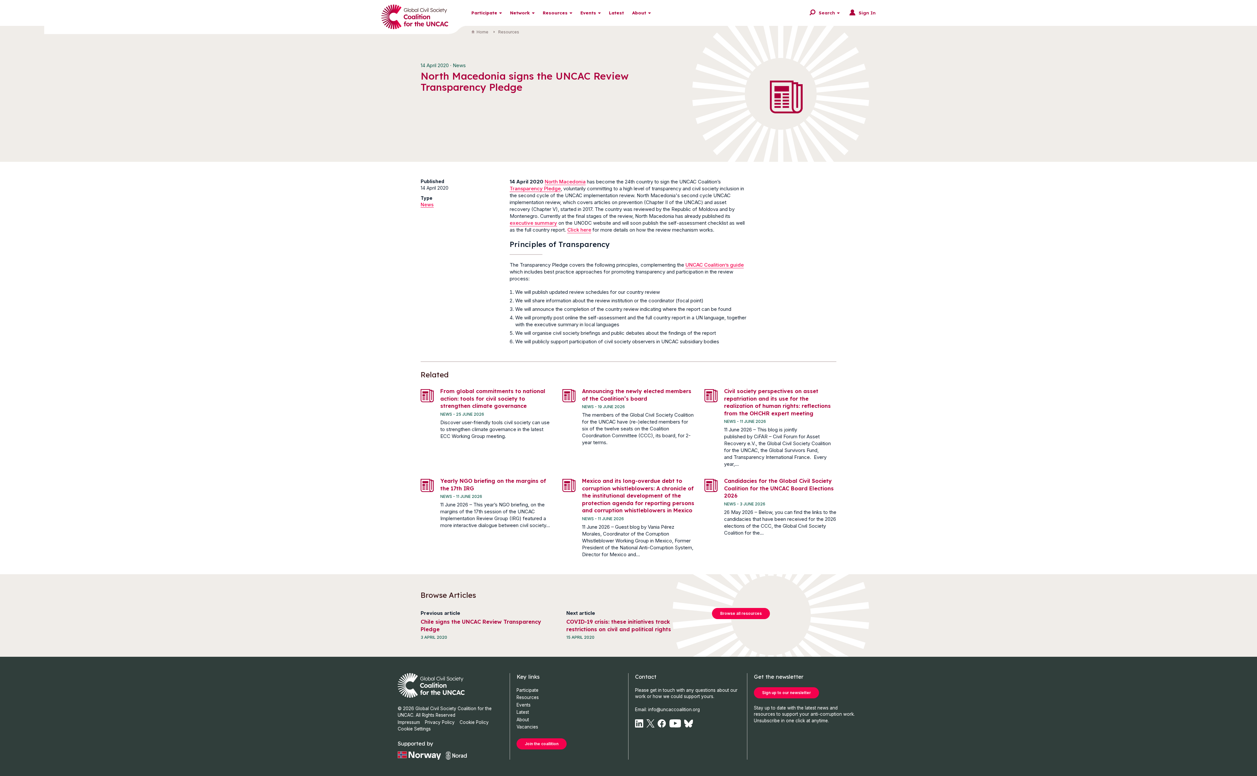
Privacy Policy (440, 722)
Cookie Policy (474, 722)
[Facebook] (662, 723)
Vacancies (527, 726)
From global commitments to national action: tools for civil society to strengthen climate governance (492, 398)
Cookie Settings (414, 728)
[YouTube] (675, 723)
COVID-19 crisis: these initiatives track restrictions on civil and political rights (618, 625)
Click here (579, 230)
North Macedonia (565, 182)
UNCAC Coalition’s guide (714, 265)
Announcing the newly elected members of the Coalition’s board (636, 395)
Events (588, 12)
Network (520, 12)
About (639, 12)
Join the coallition (541, 743)
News (427, 204)
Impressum (409, 722)
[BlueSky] (688, 723)
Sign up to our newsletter (786, 692)
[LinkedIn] (639, 723)
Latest (616, 12)
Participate (484, 12)
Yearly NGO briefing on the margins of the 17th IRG (493, 484)
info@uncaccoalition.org (674, 709)
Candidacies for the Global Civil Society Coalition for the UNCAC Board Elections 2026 (779, 488)
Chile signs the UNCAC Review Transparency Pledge (481, 625)
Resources (555, 12)
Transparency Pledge (535, 188)
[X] (650, 723)
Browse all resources (741, 613)
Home (482, 31)
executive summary (533, 223)
